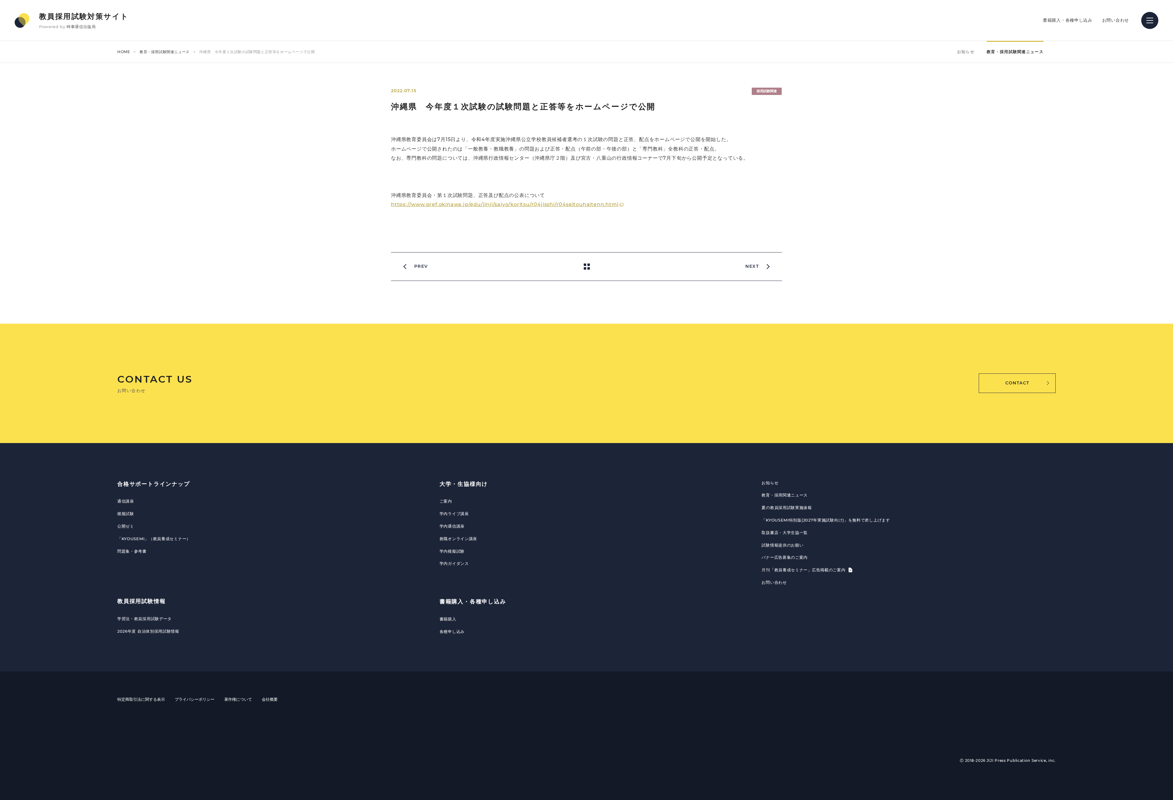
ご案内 (446, 501)
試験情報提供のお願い (782, 545)
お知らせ (965, 51)
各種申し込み (452, 631)
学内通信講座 (452, 526)
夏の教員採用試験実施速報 (787, 507)
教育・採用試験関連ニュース (165, 51)
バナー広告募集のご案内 (785, 557)
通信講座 (125, 501)
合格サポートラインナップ (153, 484)
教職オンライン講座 (458, 538)
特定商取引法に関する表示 (141, 699)
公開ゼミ (125, 526)
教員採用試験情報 (141, 601)
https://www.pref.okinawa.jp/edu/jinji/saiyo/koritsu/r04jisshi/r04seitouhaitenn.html (504, 204)
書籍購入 (448, 618)
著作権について (238, 699)
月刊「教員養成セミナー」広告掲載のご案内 (804, 569)
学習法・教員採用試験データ (144, 618)
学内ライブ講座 (454, 513)
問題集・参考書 (132, 551)
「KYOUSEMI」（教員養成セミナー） (154, 538)
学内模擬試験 (452, 551)
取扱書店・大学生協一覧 (785, 532)
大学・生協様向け (464, 484)
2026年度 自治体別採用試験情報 (148, 631)
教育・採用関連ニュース (785, 495)
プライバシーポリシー (194, 699)
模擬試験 (125, 513)
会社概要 (270, 699)
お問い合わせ (1115, 20)
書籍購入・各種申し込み (1067, 20)
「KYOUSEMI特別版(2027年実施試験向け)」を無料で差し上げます (826, 520)
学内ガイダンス (454, 563)
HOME (123, 51)
